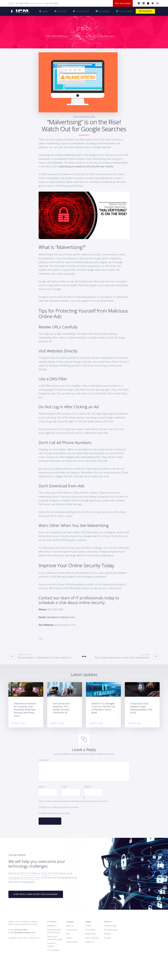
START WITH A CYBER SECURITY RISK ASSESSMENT (36, 894)
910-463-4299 (22, 3)
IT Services (51, 921)
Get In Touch (145, 11)
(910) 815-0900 (28, 873)
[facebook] (139, 3)
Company (62, 11)
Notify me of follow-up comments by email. (60, 807)
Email (64, 786)
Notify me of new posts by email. (55, 813)
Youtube (107, 938)
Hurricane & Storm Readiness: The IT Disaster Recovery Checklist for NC (61, 708)
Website (87, 786)
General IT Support (51, 944)
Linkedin (107, 933)
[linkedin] (143, 3)
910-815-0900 (51, 3)
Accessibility (90, 929)
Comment (44, 760)
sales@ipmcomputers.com (61, 617)
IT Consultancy (53, 950)
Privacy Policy (90, 933)
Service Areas (71, 929)
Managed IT (52, 925)
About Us (70, 925)
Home (45, 11)
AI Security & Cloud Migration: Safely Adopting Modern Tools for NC (141, 708)
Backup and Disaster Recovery (54, 937)
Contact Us (89, 942)
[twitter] (152, 3)
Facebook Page (110, 925)
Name (42, 786)
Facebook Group (110, 929)
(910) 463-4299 (49, 873)
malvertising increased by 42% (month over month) (85, 166)
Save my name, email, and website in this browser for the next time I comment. (73, 801)
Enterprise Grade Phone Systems (54, 931)
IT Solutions (82, 11)
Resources (104, 11)
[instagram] (157, 3)
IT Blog (88, 925)
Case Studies (126, 11)
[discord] (148, 3)
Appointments (72, 942)
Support (88, 921)
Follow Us (108, 921)
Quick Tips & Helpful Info (84, 117)
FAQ (68, 933)
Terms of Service (92, 938)
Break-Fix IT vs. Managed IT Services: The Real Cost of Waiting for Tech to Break (103, 708)
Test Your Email (123, 3)
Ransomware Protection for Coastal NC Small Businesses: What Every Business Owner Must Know (25, 709)
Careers (69, 938)
